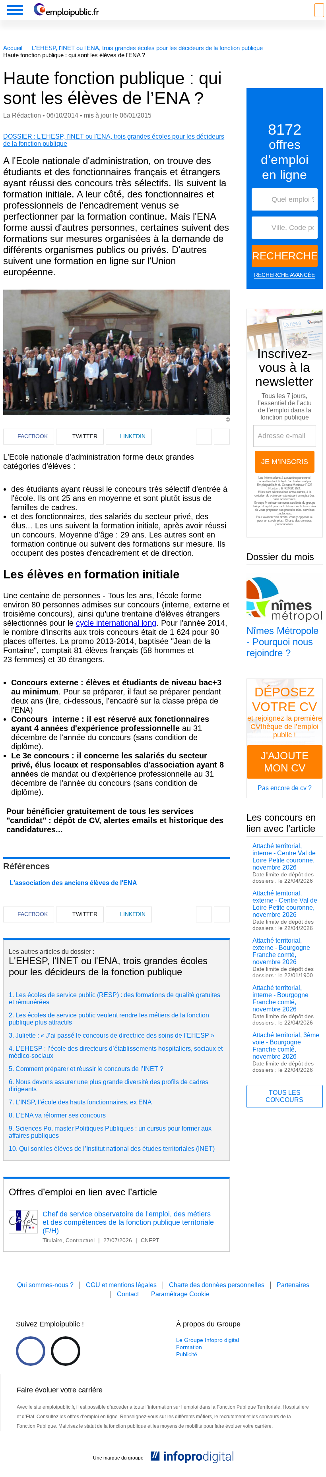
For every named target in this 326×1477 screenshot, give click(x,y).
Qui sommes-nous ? (45, 1285)
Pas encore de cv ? (285, 788)
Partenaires (293, 1285)
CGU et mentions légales (121, 1285)
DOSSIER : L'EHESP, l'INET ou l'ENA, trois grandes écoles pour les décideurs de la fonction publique (113, 140)
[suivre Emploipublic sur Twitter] (65, 1351)
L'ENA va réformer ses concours (61, 1115)
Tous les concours (284, 1096)
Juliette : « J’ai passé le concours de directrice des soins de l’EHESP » (115, 1035)
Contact (128, 1294)
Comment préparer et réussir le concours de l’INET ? (89, 1068)
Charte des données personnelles (216, 1285)
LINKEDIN (133, 436)
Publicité (186, 1354)
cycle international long (116, 623)
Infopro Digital (262, 506)
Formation (189, 1347)
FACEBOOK (32, 436)
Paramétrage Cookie (180, 1294)
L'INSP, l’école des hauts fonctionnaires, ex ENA (84, 1102)
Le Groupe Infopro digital (207, 1340)
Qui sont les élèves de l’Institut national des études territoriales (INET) (117, 1148)
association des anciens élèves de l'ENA (76, 883)
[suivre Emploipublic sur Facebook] (30, 1351)
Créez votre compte (40, 838)
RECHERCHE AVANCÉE (284, 275)
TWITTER (84, 436)
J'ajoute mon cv (285, 762)
